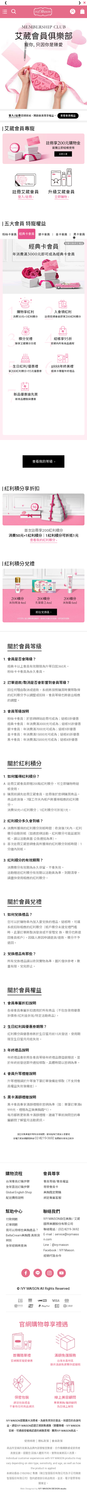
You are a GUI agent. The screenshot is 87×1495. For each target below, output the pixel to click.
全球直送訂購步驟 (18, 1187)
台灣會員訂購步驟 (18, 1181)
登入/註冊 (15, 115)
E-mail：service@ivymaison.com (61, 1237)
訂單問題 (12, 1224)
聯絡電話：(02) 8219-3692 (61, 1229)
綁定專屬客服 (52, 1197)
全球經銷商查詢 (16, 1245)
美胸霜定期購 (52, 1192)
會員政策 (57, 1441)
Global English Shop (19, 1192)
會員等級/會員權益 (56, 1181)
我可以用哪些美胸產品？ (22, 1230)
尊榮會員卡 (51, 1187)
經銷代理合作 (52, 1255)
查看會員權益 (68, 115)
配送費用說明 (15, 1197)
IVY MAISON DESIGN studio (52, 1488)
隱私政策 (43, 1441)
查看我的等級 (42, 461)
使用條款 (29, 1441)
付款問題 (12, 1219)
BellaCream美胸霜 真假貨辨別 (23, 1238)
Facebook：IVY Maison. (59, 1250)
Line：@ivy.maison (56, 1244)
